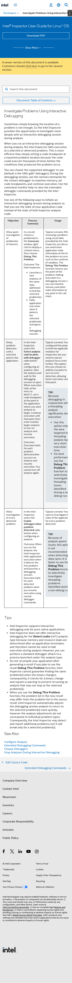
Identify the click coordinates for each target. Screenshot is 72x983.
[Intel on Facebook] (4, 852)
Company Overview (15, 780)
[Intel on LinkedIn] (20, 852)
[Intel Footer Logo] (10, 949)
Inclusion (8, 830)
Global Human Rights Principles (27, 915)
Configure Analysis (15, 742)
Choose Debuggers (16, 749)
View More (31, 47)
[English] (58, 5)
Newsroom (9, 797)
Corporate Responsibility (18, 821)
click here (31, 66)
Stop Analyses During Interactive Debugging (32, 752)
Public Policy (11, 838)
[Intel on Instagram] (37, 852)
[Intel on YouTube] (28, 852)
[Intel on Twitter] (12, 852)
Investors (8, 805)
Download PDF (36, 35)
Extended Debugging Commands (25, 745)
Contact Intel (11, 789)
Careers (7, 813)
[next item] (70, 13)
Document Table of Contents (35, 100)
